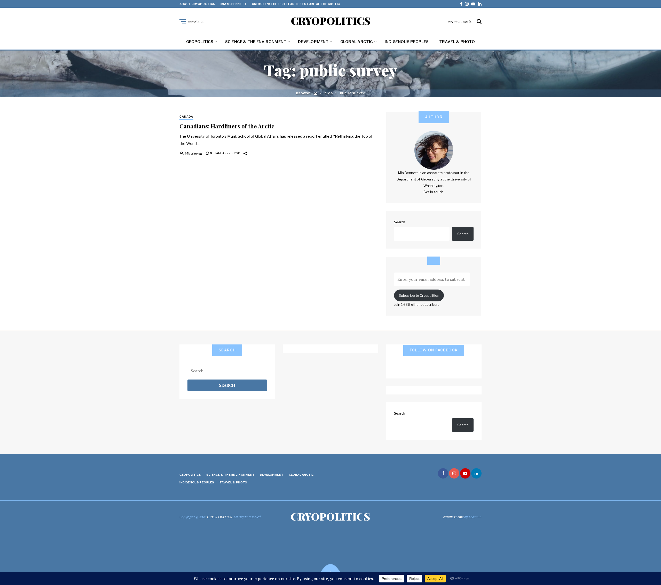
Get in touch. (433, 192)
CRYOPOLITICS (330, 20)
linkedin (480, 4)
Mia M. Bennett (234, 4)
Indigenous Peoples (407, 41)
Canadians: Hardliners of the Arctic (226, 126)
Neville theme (453, 516)
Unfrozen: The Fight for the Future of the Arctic (296, 4)
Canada (186, 116)
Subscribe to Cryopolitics (419, 295)
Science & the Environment (256, 41)
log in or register (460, 21)
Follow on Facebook (434, 350)
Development (313, 41)
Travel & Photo (457, 41)
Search (399, 222)
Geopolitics (199, 41)
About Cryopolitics (197, 4)
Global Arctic (356, 41)
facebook (461, 4)
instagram (467, 4)
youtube (473, 4)
